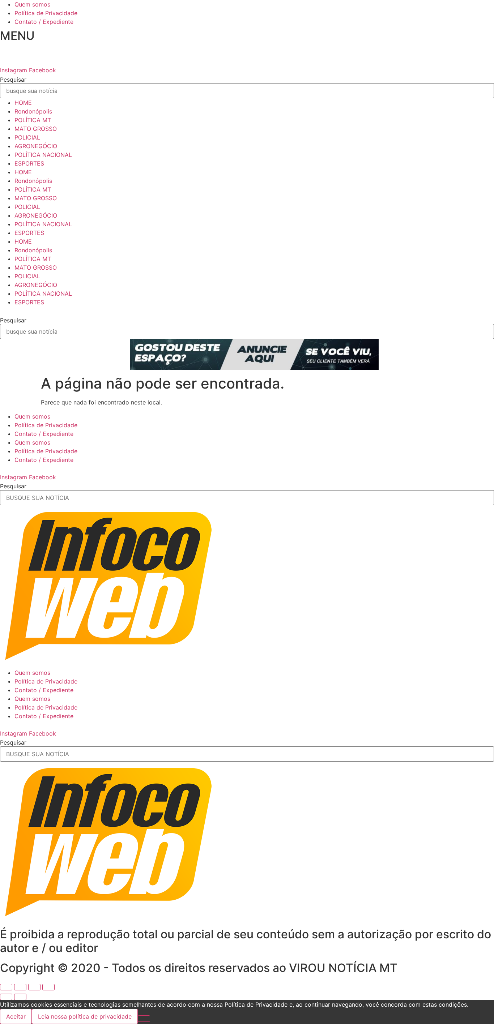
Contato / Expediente (43, 21)
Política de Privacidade (45, 13)
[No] (144, 1018)
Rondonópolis (33, 111)
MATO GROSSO (35, 128)
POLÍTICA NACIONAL (43, 154)
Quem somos (32, 4)
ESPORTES (29, 163)
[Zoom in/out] (48, 987)
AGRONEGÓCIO (35, 146)
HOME (23, 102)
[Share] (20, 987)
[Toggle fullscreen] (34, 987)
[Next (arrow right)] (20, 997)
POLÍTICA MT (32, 120)
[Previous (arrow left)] (6, 997)
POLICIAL (27, 137)
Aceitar (16, 1016)
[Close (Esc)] (6, 987)
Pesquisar (13, 79)
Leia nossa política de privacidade (85, 1016)
